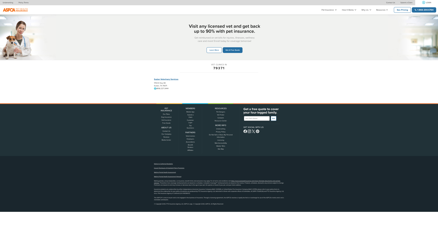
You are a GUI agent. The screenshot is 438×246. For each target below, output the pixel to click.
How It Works (348, 10)
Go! (273, 118)
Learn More (214, 50)
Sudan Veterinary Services (166, 79)
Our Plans (166, 114)
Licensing (220, 140)
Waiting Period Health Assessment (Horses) (167, 177)
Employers (190, 139)
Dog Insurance (166, 117)
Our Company (166, 134)
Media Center (166, 140)
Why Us (364, 10)
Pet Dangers (220, 112)
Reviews (166, 137)
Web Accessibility (221, 143)
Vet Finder (220, 115)
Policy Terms (24, 2)
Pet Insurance (328, 10)
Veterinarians (190, 136)
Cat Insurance (166, 120)
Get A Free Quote (233, 50)
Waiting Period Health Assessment (165, 172)
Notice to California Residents (163, 164)
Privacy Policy (221, 132)
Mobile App (190, 112)
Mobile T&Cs (220, 146)
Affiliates (190, 150)
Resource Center (221, 121)
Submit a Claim (406, 2)
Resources (380, 10)
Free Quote (166, 123)
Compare (221, 118)
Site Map (221, 149)
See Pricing (402, 10)
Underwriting (8, 2)
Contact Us (390, 2)
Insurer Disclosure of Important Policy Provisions (169, 168)
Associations (190, 142)
